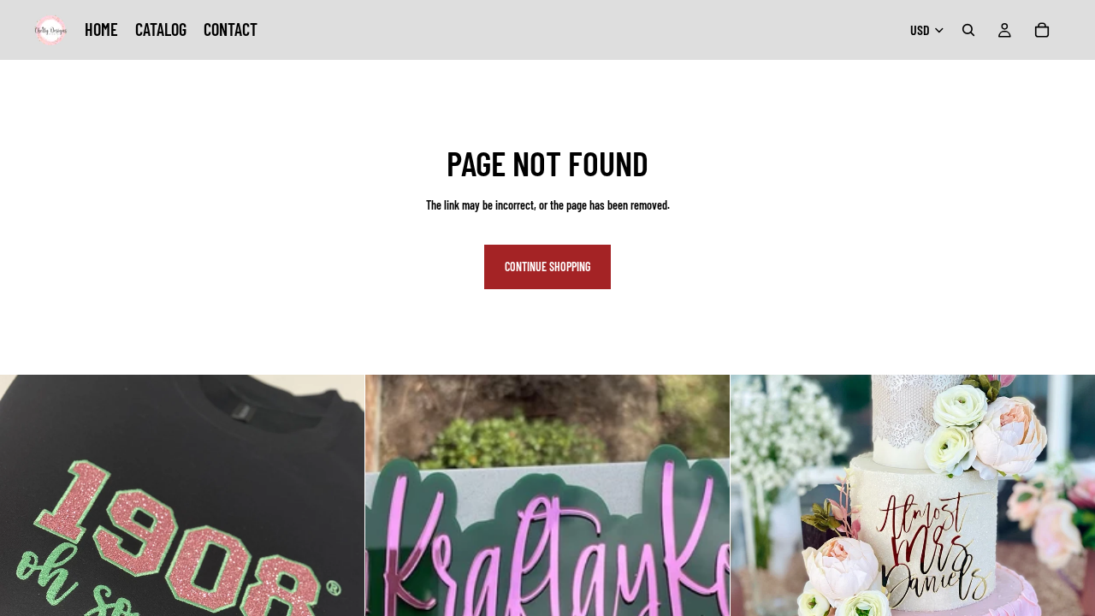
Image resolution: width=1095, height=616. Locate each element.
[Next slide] (704, 557)
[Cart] (1042, 30)
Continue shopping (547, 266)
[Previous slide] (391, 557)
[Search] (968, 30)
